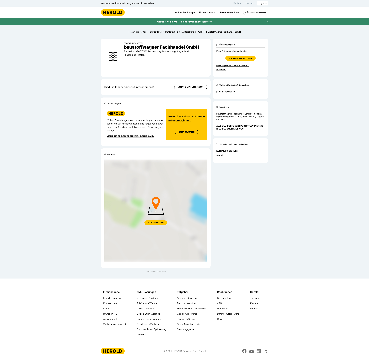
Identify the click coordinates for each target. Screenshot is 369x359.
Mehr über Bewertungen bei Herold (130, 136)
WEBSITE (221, 69)
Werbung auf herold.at (114, 324)
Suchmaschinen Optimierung (151, 329)
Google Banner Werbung (149, 318)
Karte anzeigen (156, 223)
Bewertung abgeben (133, 43)
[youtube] (251, 351)
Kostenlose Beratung (147, 298)
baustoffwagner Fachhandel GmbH (233, 114)
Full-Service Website (147, 303)
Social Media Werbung (148, 324)
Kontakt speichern (227, 151)
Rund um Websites (186, 303)
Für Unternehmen (255, 12)
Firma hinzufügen (112, 298)
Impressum (222, 308)
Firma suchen (110, 303)
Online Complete (145, 308)
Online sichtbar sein (187, 298)
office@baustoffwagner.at (232, 65)
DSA (219, 318)
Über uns (249, 3)
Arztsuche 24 (110, 318)
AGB (219, 303)
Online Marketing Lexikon (189, 324)
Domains (141, 334)
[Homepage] (113, 12)
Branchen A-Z (110, 313)
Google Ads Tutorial (187, 313)
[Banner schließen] (267, 22)
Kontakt (254, 308)
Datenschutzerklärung (228, 313)
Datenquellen (224, 298)
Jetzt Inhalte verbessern (190, 87)
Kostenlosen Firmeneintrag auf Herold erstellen (127, 3)
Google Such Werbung (148, 313)
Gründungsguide (185, 329)
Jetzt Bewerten (187, 132)
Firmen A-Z (108, 308)
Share (219, 155)
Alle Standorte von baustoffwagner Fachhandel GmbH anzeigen (239, 127)
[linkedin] (259, 351)
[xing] (266, 351)
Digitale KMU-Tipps (186, 318)
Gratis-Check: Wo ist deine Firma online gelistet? (184, 21)
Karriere (237, 3)
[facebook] (244, 351)
